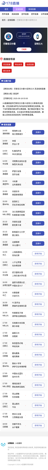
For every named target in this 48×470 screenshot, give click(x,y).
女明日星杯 (7, 285)
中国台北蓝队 (17, 373)
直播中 (38, 132)
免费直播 (30, 64)
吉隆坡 (15, 336)
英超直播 (15, 14)
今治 (14, 407)
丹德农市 (15, 191)
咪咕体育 (18, 64)
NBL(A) (5, 316)
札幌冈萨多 (16, 151)
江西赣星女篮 (17, 417)
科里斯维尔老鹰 (18, 215)
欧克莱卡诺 (16, 225)
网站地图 (30, 464)
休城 (14, 141)
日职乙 (5, 154)
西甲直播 (5, 14)
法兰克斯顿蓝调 (18, 212)
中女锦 (5, 164)
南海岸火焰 (16, 131)
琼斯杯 (5, 376)
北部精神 (15, 242)
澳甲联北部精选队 (19, 316)
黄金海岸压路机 (18, 387)
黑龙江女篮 (16, 414)
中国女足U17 (17, 286)
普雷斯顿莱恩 (17, 195)
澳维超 (5, 144)
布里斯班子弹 (17, 313)
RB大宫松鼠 (17, 154)
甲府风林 (15, 346)
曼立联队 (15, 235)
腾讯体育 (6, 71)
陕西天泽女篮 (17, 164)
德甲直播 (34, 14)
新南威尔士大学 (18, 232)
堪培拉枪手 (16, 384)
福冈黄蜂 (15, 356)
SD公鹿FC (16, 245)
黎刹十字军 (16, 363)
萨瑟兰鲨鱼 (16, 171)
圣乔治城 (15, 174)
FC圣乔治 (16, 303)
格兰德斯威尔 (17, 134)
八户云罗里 (16, 262)
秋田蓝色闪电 (17, 343)
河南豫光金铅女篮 (19, 161)
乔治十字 (15, 144)
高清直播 (6, 64)
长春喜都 (15, 293)
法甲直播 (44, 14)
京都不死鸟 (16, 424)
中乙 (4, 255)
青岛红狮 (15, 255)
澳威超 (5, 174)
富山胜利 (15, 404)
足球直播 (19, 9)
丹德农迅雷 (16, 222)
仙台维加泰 (16, 265)
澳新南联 (6, 133)
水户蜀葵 (15, 427)
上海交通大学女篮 (19, 276)
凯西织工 (15, 201)
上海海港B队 (17, 252)
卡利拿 (15, 181)
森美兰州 (15, 333)
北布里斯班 (16, 185)
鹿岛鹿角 (15, 353)
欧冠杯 (16, 94)
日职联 (5, 356)
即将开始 (38, 254)
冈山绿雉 (15, 394)
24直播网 (18, 443)
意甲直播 (25, 14)
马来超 (5, 336)
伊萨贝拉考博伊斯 (19, 367)
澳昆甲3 (6, 184)
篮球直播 (32, 9)
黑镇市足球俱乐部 (19, 306)
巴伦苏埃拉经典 (18, 205)
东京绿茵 (15, 397)
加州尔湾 (15, 377)
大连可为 (15, 296)
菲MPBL (6, 204)
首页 (6, 9)
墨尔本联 (15, 326)
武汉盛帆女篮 (17, 272)
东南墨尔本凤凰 (18, 323)
